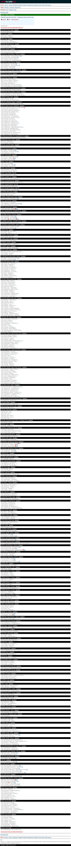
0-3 (21, 55)
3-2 (14, 159)
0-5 (14, 558)
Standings (16, 29)
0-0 (16, 208)
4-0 (12, 534)
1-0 (18, 189)
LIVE (7, 9)
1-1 (19, 65)
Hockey (6, 4)
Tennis (10, 4)
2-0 (14, 164)
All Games (2, 9)
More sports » (48, 4)
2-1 (19, 71)
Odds (15, 9)
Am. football (35, 4)
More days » (18, 7)
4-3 (18, 198)
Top (1, 839)
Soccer (2, 4)
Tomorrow (12, 7)
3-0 (16, 63)
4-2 (15, 150)
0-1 (14, 66)
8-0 (15, 539)
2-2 (15, 450)
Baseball (30, 4)
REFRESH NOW (4, 12)
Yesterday (6, 7)
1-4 (22, 766)
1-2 (18, 226)
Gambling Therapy (14, 843)
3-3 (16, 761)
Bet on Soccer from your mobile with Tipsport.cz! (12, 27)
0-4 (24, 107)
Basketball (15, 4)
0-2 (24, 549)
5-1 (14, 202)
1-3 (16, 535)
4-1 (18, 258)
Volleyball (25, 4)
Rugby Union (41, 4)
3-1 (18, 57)
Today (1, 7)
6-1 (16, 548)
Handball (20, 4)
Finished (11, 9)
